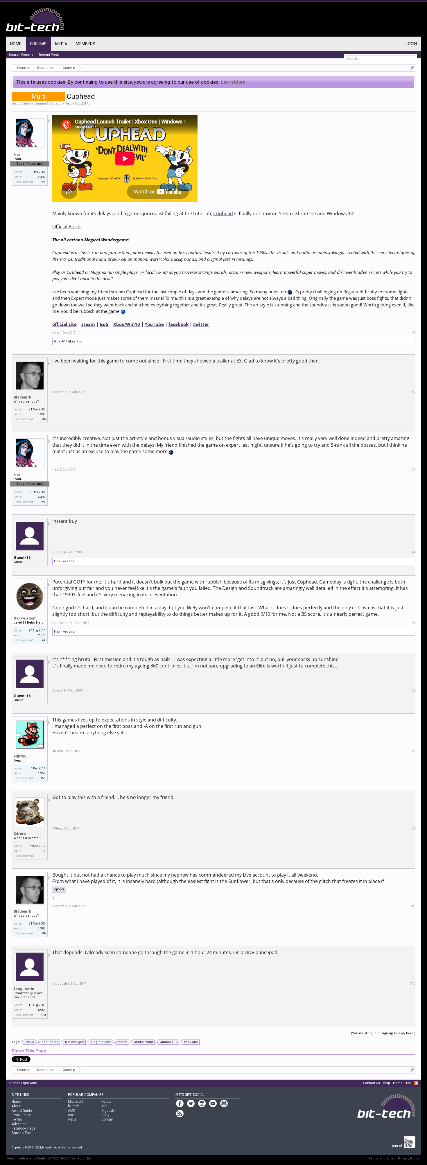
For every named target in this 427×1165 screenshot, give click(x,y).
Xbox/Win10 (126, 324)
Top (408, 1083)
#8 (413, 828)
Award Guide (22, 1111)
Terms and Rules (382, 1158)
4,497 (42, 177)
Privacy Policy (409, 1158)
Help (386, 1083)
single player (101, 1042)
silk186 (20, 756)
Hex (68, 103)
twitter (201, 324)
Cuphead (223, 213)
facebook (178, 324)
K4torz (20, 834)
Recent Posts (49, 55)
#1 (413, 333)
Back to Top (21, 1133)
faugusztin (24, 989)
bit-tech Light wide (23, 1083)
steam (88, 324)
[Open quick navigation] (412, 68)
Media (61, 44)
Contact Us (371, 1083)
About (16, 1106)
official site (64, 324)
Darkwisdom (25, 618)
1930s (29, 1042)
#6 (413, 690)
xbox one (191, 1042)
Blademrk (22, 397)
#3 (413, 469)
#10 (412, 984)
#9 (413, 906)
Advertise (19, 1124)
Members (85, 44)
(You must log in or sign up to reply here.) (383, 1033)
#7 (413, 751)
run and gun (74, 1042)
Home (15, 44)
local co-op (49, 1042)
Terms (17, 1119)
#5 (413, 623)
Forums (38, 44)
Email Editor (21, 1115)
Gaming (41, 103)
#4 (413, 552)
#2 (413, 392)
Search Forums (21, 55)
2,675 (42, 635)
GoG (104, 324)
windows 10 (168, 1042)
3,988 (42, 414)
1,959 (42, 773)
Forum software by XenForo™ (49, 1158)
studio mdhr (143, 1042)
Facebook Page (23, 1128)
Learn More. (234, 82)
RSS (416, 1083)
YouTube (154, 324)
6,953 (42, 1010)
